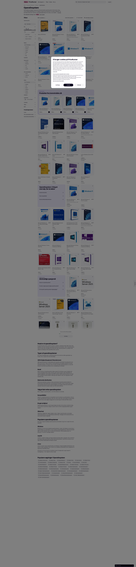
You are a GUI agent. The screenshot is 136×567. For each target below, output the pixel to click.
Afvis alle (79, 85)
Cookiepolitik (55, 71)
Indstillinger (58, 85)
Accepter (68, 85)
